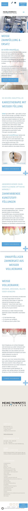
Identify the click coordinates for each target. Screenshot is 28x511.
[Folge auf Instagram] (17, 504)
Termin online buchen (8, 434)
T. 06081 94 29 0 (7, 429)
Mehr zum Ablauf (10, 80)
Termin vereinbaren (23, 505)
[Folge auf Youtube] (14, 504)
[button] (2, 508)
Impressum (13, 506)
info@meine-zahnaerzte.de (10, 430)
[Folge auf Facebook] (11, 504)
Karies (3, 113)
